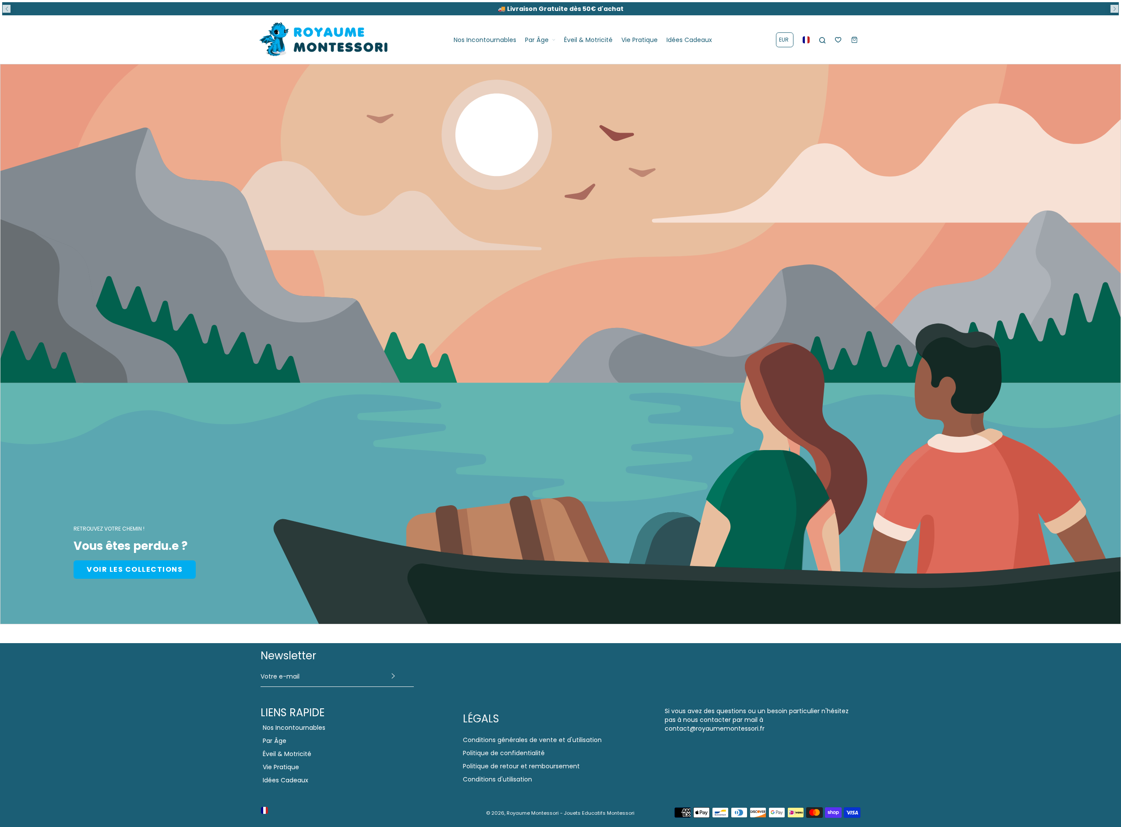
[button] (6, 8)
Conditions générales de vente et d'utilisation (532, 740)
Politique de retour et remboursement (521, 766)
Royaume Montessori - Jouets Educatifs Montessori (571, 812)
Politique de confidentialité (504, 753)
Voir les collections (135, 569)
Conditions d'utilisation (497, 779)
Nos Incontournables (294, 727)
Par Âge (274, 740)
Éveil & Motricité (287, 754)
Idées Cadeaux (285, 780)
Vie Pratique (281, 767)
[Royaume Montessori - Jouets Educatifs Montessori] (324, 39)
